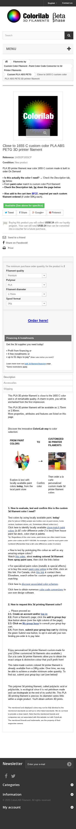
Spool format (13, 298)
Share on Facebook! (17, 242)
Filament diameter (16, 289)
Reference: (8, 157)
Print (10, 248)
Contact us (67, 3)
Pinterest (56, 212)
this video (20, 556)
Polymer (11, 280)
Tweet (10, 212)
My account (12, 807)
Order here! (38, 320)
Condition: (8, 162)
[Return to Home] (6, 62)
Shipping (8, 389)
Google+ (39, 212)
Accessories (10, 383)
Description (9, 377)
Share (23, 212)
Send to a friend (16, 237)
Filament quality (15, 270)
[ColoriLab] (38, 16)
